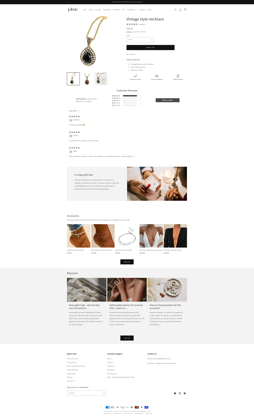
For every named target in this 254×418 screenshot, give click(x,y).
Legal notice (149, 413)
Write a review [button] (167, 100)
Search (109, 359)
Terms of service (128, 413)
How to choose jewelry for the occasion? (165, 307)
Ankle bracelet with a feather (123, 250)
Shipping (129, 32)
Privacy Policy (72, 362)
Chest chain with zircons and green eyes (151, 250)
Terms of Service (72, 359)
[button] (132, 9)
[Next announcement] (186, 2)
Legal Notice (71, 374)
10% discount (112, 374)
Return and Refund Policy (76, 366)
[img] (74, 116)
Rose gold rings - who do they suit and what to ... (84, 307)
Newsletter (111, 370)
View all (127, 262)
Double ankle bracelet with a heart (101, 250)
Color (128, 35)
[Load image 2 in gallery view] (87, 78)
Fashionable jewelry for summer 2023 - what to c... (126, 307)
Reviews (70, 377)
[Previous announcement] (67, 2)
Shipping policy (139, 413)
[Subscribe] (103, 393)
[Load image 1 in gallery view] (73, 78)
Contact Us (71, 381)
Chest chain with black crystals (173, 250)
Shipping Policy (72, 370)
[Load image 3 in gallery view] (101, 78)
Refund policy (107, 413)
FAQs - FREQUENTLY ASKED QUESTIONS (120, 377)
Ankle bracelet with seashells (75, 250)
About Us (110, 362)
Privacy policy (117, 413)
